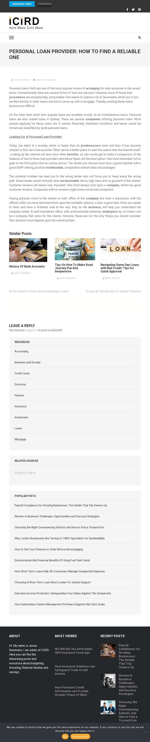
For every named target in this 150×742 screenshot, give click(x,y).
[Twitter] (133, 9)
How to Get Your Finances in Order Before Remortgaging (49, 549)
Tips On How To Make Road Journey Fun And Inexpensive (74, 268)
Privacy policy (80, 736)
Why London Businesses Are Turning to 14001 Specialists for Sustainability (60, 538)
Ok (65, 736)
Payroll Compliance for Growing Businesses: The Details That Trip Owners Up (61, 505)
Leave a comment (46, 80)
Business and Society (27, 362)
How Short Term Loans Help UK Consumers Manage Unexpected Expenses (60, 571)
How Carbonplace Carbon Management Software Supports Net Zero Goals (60, 604)
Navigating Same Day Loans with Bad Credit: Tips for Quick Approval (120, 268)
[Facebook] (127, 9)
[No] (145, 732)
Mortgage (20, 439)
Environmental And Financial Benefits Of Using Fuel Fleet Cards (52, 560)
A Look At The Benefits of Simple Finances (113, 291)
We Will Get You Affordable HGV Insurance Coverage (73, 650)
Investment (21, 417)
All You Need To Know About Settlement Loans (39, 291)
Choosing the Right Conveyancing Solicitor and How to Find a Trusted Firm (59, 527)
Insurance (21, 406)
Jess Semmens (22, 80)
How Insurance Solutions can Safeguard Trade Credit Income (75, 670)
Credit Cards (22, 373)
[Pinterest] (139, 9)
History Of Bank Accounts (27, 266)
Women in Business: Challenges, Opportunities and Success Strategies (57, 516)
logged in (32, 330)
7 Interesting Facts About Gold (54, 3)
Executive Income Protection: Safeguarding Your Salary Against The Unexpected (63, 593)
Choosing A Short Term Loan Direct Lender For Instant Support (53, 582)
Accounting (21, 351)
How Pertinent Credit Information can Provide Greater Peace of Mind (72, 691)
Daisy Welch (112, 278)
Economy (20, 384)
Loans (18, 428)
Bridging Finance (25, 473)
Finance (19, 395)
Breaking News (21, 4)
